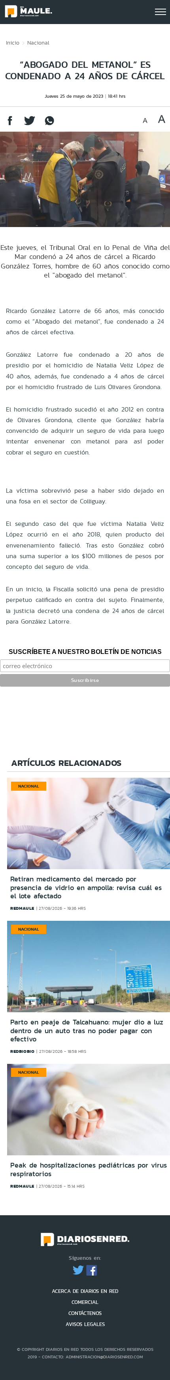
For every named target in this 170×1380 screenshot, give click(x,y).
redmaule (22, 908)
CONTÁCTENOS (85, 1313)
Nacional (38, 42)
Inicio (12, 42)
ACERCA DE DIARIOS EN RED (85, 1291)
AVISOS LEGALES (85, 1324)
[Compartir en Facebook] (10, 124)
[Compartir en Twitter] (30, 124)
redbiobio (22, 1051)
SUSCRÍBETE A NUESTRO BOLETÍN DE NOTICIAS (85, 651)
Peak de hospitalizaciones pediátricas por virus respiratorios (88, 1169)
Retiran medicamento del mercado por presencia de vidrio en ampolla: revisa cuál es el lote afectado (86, 887)
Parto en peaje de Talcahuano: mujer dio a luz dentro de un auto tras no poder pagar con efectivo (86, 1030)
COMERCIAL (85, 1302)
